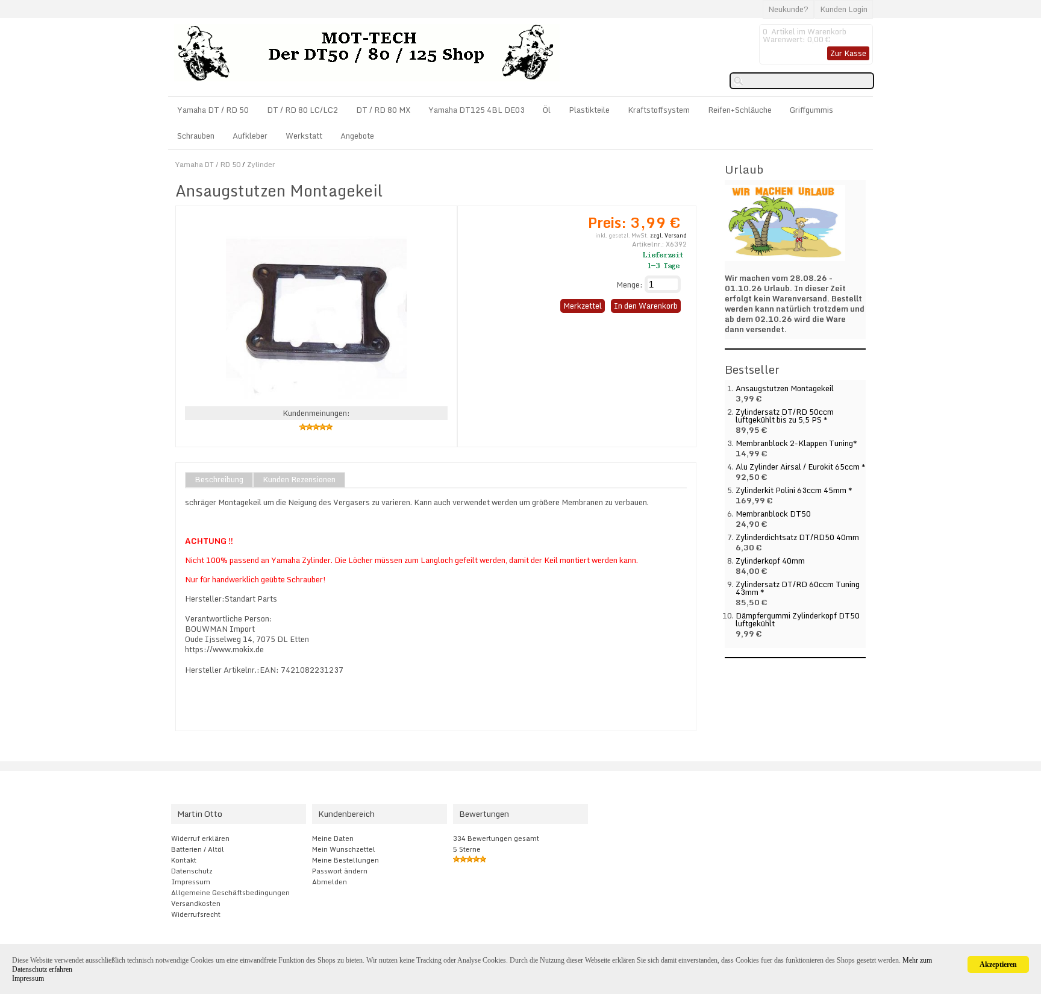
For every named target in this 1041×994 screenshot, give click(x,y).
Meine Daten (333, 838)
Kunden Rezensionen (299, 480)
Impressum (190, 881)
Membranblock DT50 (773, 513)
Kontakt (183, 860)
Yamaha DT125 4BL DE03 (476, 109)
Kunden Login (844, 9)
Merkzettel (582, 305)
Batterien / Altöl (197, 849)
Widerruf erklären (200, 838)
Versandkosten (195, 903)
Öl (547, 109)
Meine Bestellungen (345, 860)
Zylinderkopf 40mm (770, 560)
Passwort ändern (339, 871)
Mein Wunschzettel (343, 849)
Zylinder (261, 164)
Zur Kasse (848, 53)
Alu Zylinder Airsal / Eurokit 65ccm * (801, 466)
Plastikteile (589, 109)
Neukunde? (788, 9)
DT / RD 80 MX (383, 109)
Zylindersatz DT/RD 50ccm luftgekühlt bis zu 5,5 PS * (785, 415)
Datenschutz (192, 871)
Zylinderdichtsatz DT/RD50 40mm (797, 537)
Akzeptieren (998, 964)
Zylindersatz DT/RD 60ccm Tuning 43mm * (798, 588)
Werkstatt (304, 135)
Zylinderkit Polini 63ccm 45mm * (794, 490)
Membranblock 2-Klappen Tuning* (796, 443)
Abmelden (329, 881)
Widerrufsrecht (195, 914)
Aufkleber (250, 135)
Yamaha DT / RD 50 (213, 109)
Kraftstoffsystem (659, 109)
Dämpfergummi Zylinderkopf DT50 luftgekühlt (798, 619)
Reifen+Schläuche (740, 109)
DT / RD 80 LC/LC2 (302, 109)
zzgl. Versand (668, 235)
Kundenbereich (346, 813)
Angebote (357, 135)
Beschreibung (219, 480)
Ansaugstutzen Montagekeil (785, 388)
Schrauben (195, 135)
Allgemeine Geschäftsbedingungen (230, 892)
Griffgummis (811, 109)
